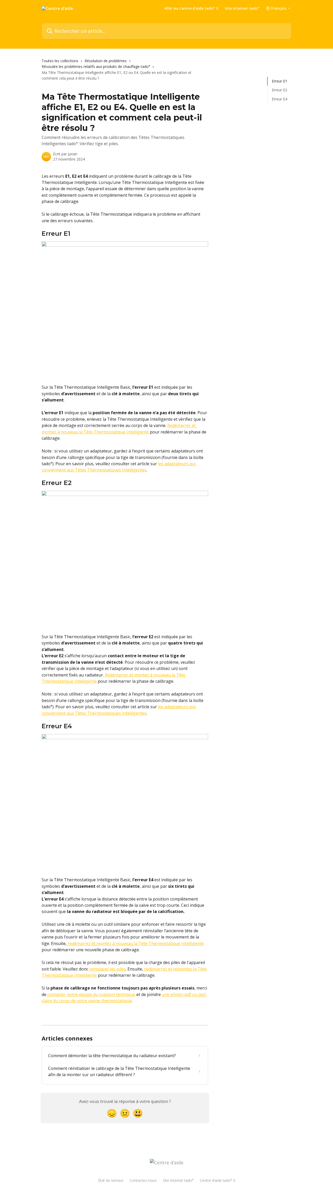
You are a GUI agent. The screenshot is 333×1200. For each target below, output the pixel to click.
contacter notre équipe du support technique (90, 994)
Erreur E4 (279, 99)
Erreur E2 (279, 89)
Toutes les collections (60, 60)
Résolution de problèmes (106, 60)
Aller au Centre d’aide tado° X (191, 8)
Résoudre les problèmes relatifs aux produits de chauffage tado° (96, 66)
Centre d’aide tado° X (217, 1180)
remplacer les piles (107, 969)
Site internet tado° (242, 8)
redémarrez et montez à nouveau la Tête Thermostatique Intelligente (135, 943)
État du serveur (111, 1180)
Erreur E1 (279, 81)
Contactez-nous (143, 1180)
